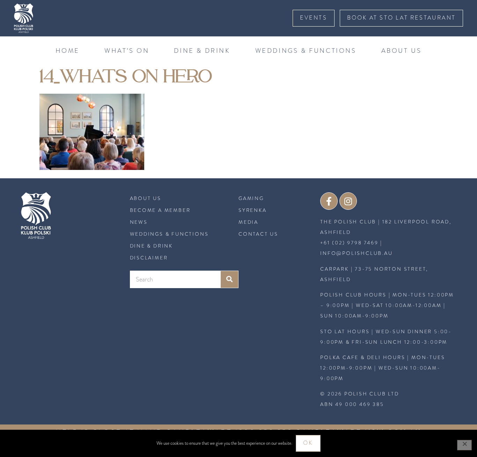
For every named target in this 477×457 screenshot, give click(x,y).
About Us (401, 50)
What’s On (126, 50)
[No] (464, 445)
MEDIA (248, 222)
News (139, 222)
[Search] (229, 279)
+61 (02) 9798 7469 (349, 243)
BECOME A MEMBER (160, 210)
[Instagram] (348, 201)
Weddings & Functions (306, 50)
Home (68, 50)
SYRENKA (253, 210)
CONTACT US (258, 233)
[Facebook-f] (329, 201)
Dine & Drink (202, 50)
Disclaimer (149, 257)
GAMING (251, 198)
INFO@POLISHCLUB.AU (356, 253)
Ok (308, 443)
